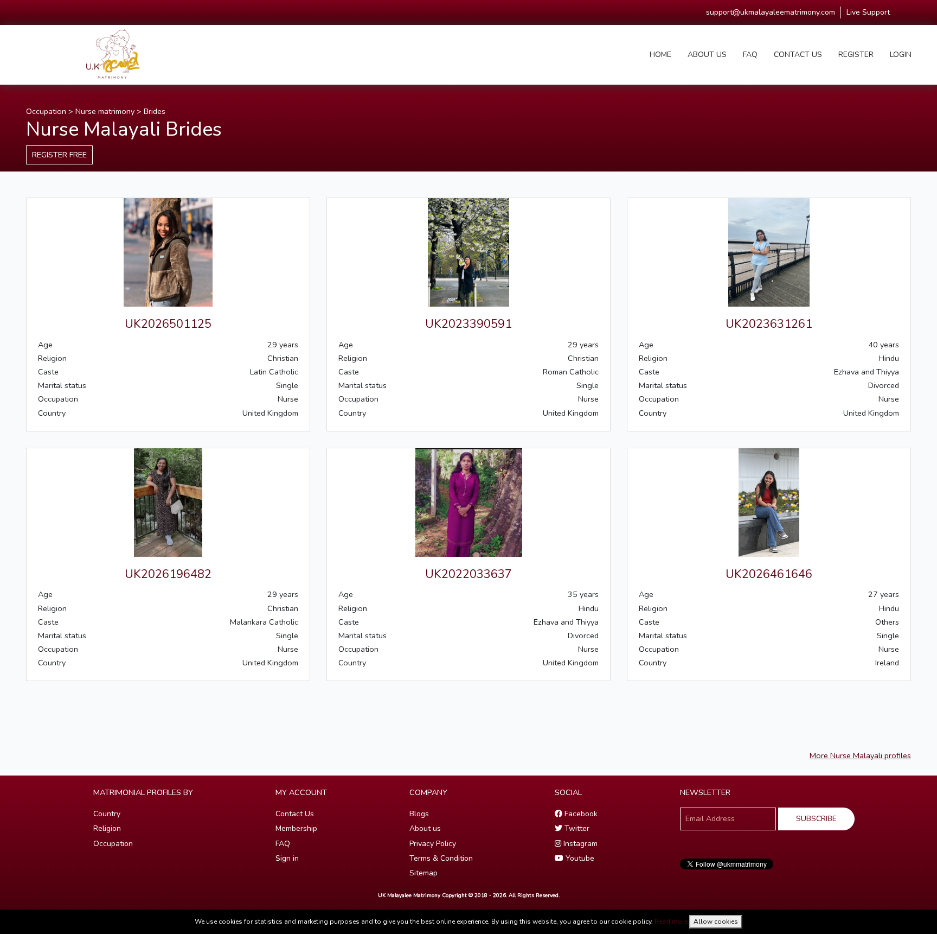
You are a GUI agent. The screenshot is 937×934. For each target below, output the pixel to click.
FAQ (750, 54)
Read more (671, 921)
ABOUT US (707, 54)
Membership (296, 828)
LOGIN (901, 54)
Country (106, 814)
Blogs (419, 814)
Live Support (868, 12)
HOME (660, 54)
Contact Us (294, 814)
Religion (107, 828)
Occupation (46, 111)
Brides (154, 111)
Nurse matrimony (104, 111)
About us (425, 828)
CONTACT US (798, 54)
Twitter (575, 828)
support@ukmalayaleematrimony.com (770, 12)
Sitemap (423, 873)
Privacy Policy (432, 843)
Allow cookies (716, 921)
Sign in (287, 858)
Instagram (579, 843)
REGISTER (856, 54)
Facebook (580, 814)
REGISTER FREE (59, 154)
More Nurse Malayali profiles (860, 755)
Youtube (578, 858)
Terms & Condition (441, 858)
